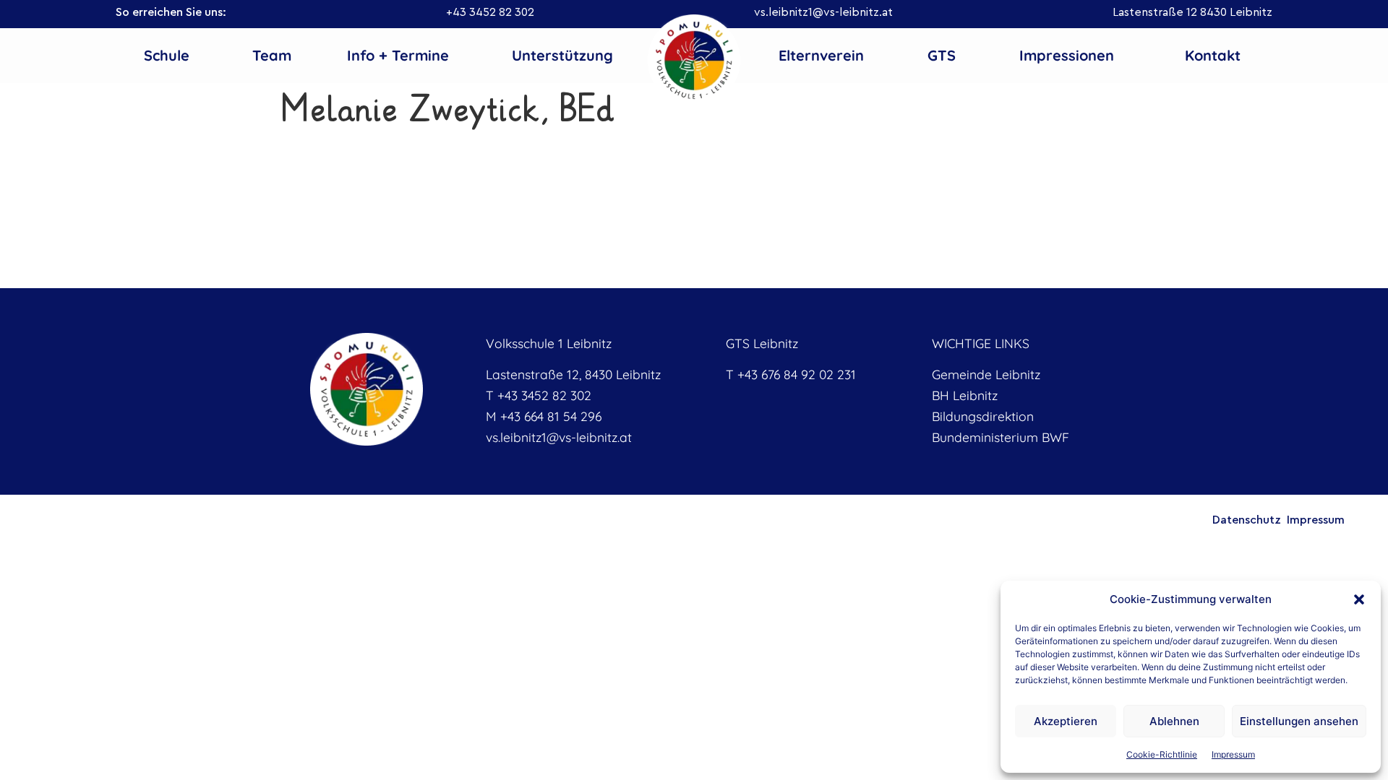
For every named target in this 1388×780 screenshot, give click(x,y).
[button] (1359, 599)
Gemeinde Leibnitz (986, 374)
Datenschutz (1246, 520)
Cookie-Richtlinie (1161, 754)
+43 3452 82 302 (490, 12)
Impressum (1233, 754)
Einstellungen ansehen (1299, 721)
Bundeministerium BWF (1000, 437)
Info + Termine (398, 55)
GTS (942, 55)
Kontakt (1213, 55)
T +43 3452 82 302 (538, 395)
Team (271, 55)
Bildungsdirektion (983, 416)
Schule (166, 55)
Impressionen (1066, 55)
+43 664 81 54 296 (550, 416)
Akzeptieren (1065, 721)
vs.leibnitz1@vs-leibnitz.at (823, 12)
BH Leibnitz (965, 395)
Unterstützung (562, 55)
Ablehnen (1174, 721)
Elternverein (821, 55)
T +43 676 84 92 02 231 (791, 374)
